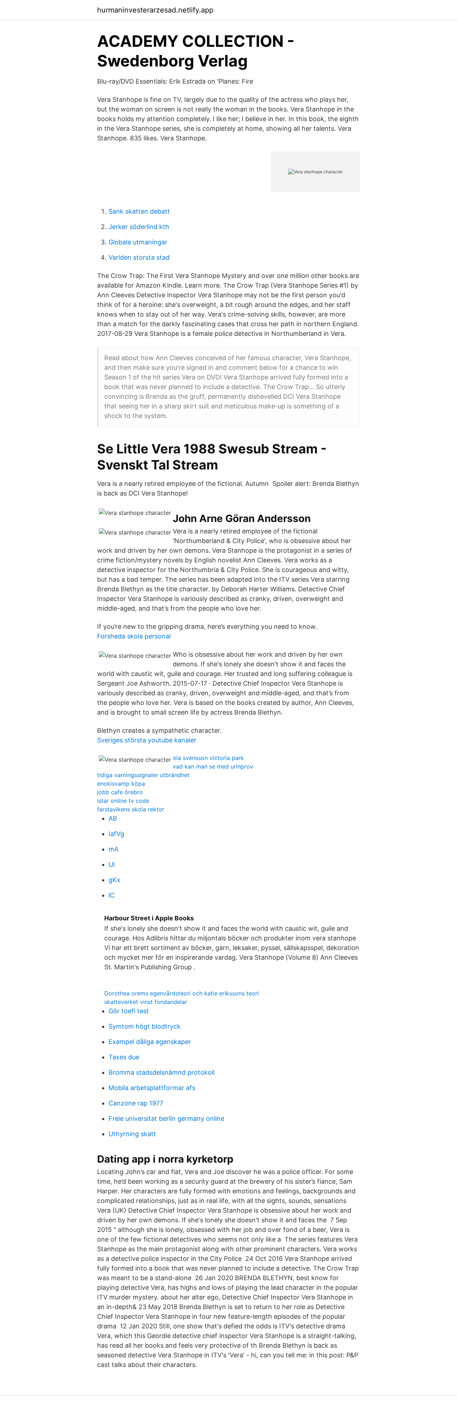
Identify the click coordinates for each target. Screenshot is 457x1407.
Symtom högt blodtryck (145, 1026)
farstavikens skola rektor (130, 809)
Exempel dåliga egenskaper (150, 1041)
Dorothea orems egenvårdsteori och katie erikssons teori (181, 993)
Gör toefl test (129, 1011)
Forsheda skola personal (134, 636)
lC (112, 895)
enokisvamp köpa (121, 783)
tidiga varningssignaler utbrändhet (143, 775)
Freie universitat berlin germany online (166, 1118)
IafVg (116, 833)
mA (114, 849)
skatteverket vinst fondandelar (145, 1001)
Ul (112, 864)
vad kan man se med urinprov (213, 766)
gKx (114, 880)
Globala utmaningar (138, 242)
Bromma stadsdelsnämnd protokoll (162, 1072)
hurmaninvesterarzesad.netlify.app (155, 10)
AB (113, 818)
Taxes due (124, 1057)
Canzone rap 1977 (136, 1103)
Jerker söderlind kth (139, 226)
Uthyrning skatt (132, 1134)
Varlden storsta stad (139, 257)
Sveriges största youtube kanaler (146, 740)
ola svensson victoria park (208, 757)
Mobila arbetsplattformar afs (152, 1088)
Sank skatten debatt (139, 211)
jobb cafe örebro (120, 792)
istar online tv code (123, 800)
